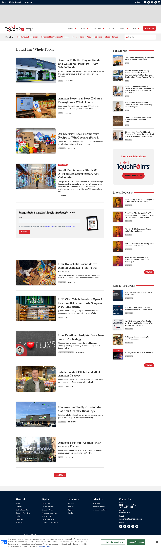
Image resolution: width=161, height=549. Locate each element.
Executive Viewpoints (66, 352)
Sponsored (19, 522)
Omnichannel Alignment (50, 522)
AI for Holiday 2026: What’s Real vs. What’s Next (139, 293)
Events (123, 28)
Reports (70, 510)
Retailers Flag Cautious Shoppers (55, 37)
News (60, 80)
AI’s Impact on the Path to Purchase (139, 352)
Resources (97, 28)
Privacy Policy (45, 546)
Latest (71, 28)
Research (71, 507)
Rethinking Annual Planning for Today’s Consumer (137, 337)
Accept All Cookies (136, 542)
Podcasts (128, 205)
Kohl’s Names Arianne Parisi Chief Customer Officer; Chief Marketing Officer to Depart (138, 104)
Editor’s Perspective (22, 510)
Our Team (96, 504)
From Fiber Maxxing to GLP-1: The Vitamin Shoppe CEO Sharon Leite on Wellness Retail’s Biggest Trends (139, 215)
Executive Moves (47, 510)
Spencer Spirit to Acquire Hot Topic (87, 37)
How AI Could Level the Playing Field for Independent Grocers (139, 244)
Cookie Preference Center (113, 542)
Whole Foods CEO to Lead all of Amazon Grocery (79, 374)
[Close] (157, 542)
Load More (60, 475)
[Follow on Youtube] (159, 2)
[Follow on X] (152, 2)
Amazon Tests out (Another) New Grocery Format (79, 444)
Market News (46, 504)
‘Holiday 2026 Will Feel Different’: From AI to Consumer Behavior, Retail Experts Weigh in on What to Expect (139, 134)
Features (62, 148)
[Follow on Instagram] (155, 2)
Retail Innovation (47, 516)
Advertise (28, 2)
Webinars (71, 504)
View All (149, 272)
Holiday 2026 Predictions (27, 37)
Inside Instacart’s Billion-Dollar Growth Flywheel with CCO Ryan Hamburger (138, 259)
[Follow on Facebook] (145, 2)
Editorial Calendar (99, 507)
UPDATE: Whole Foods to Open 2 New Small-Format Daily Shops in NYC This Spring (80, 303)
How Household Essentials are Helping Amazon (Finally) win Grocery (77, 267)
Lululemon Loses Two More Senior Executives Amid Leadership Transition (138, 119)
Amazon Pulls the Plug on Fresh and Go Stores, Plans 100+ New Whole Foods (79, 63)
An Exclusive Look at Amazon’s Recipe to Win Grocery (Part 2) (78, 135)
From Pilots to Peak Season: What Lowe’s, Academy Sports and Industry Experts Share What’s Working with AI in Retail (139, 89)
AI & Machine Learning (49, 513)
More (135, 28)
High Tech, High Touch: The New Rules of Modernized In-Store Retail (138, 308)
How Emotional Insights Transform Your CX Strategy (81, 337)
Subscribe (149, 28)
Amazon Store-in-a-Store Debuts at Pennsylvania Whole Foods (81, 100)
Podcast (112, 28)
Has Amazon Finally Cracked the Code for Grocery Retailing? (79, 409)
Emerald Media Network (11, 2)
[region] (80, 542)
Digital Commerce (48, 519)
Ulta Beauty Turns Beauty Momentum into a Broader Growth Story (139, 58)
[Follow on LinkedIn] (148, 2)
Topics (83, 28)
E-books (70, 513)
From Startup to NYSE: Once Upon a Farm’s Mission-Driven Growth (139, 200)
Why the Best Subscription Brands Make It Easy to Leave (138, 230)
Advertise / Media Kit (100, 510)
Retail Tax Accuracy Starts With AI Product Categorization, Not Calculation (79, 174)
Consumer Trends (48, 507)
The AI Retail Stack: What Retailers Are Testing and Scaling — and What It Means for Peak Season (139, 323)
